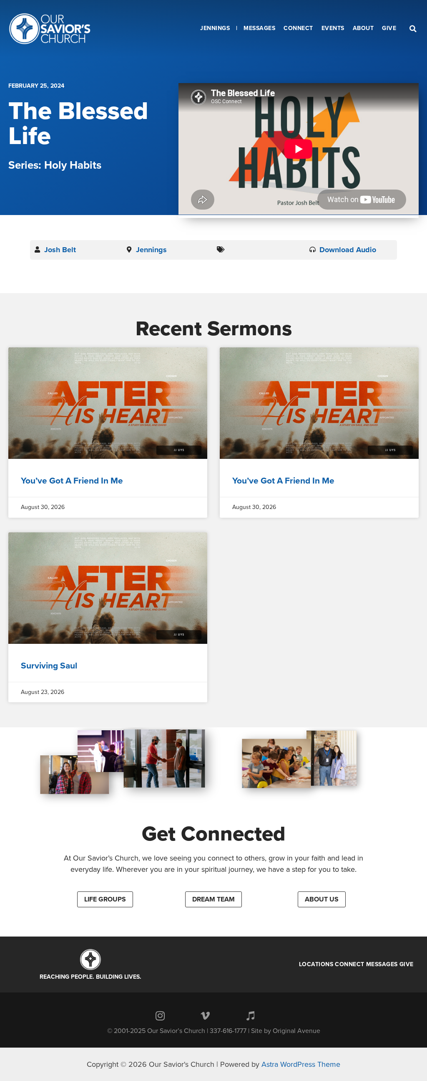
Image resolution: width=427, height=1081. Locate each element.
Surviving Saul (49, 666)
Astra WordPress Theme (300, 1064)
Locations (316, 964)
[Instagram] (160, 1015)
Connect (349, 964)
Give (406, 964)
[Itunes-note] (250, 1015)
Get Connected (214, 833)
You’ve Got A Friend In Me (72, 481)
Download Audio (347, 249)
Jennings (151, 249)
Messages (382, 964)
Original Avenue (296, 1031)
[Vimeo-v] (205, 1015)
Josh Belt (60, 249)
